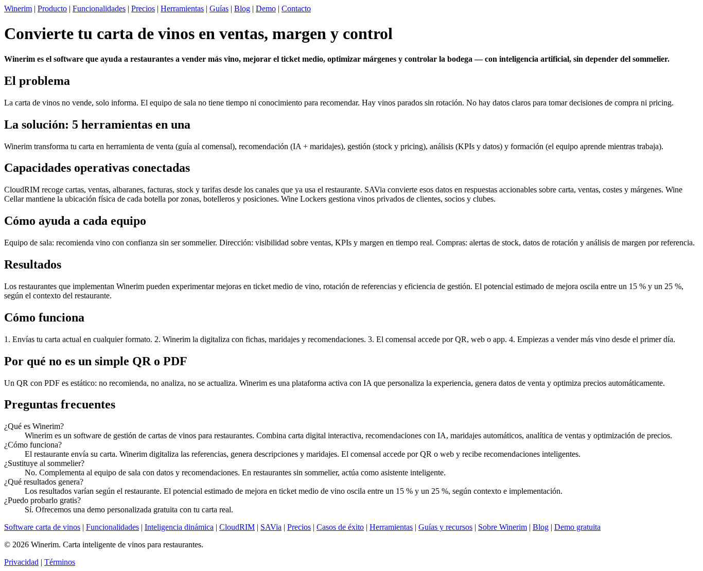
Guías (219, 8)
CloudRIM (237, 527)
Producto (52, 8)
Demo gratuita (577, 527)
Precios (143, 8)
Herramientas (182, 8)
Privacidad (21, 562)
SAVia (271, 527)
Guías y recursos (445, 527)
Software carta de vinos (42, 527)
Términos (59, 562)
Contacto (296, 8)
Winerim (18, 8)
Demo (266, 8)
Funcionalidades (99, 8)
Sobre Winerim (502, 527)
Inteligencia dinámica (179, 527)
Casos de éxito (340, 527)
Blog (242, 8)
